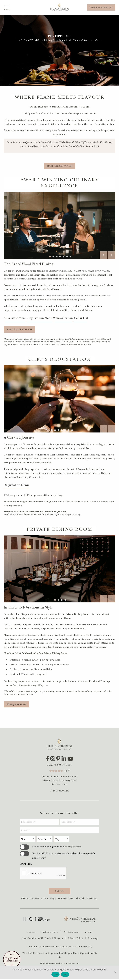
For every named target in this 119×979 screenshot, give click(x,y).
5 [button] (65, 256)
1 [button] (51, 256)
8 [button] (73, 430)
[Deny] (115, 972)
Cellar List (81, 318)
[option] (59, 225)
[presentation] (43, 873)
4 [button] (61, 256)
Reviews (31, 932)
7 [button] (72, 256)
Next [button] (111, 255)
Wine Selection (63, 318)
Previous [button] (103, 255)
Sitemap (92, 938)
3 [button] (58, 256)
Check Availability (101, 7)
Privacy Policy (71, 846)
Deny (65, 974)
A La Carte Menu (15, 318)
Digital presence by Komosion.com (59, 963)
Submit (59, 891)
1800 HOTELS (68, 946)
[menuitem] (32, 932)
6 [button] (68, 256)
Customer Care (49, 932)
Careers (88, 932)
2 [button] (54, 256)
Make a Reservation (19, 329)
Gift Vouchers (70, 932)
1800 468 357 (84, 946)
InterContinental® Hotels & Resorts (42, 938)
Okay (55, 974)
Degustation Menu (39, 318)
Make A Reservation (59, 166)
